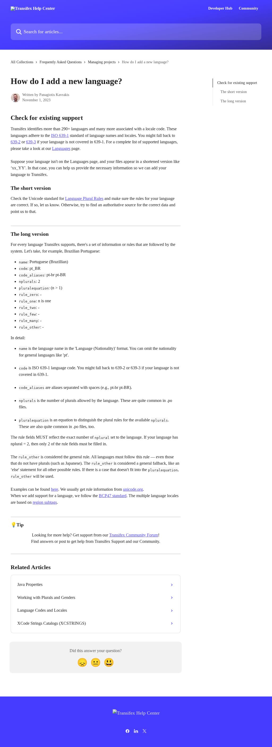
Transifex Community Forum (133, 535)
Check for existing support (237, 83)
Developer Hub (220, 8)
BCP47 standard (112, 495)
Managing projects (102, 62)
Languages (61, 148)
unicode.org (133, 489)
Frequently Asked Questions (61, 62)
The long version (233, 101)
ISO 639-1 (60, 135)
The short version (233, 92)
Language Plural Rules (84, 198)
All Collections (22, 62)
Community (248, 8)
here (54, 489)
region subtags (45, 502)
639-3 (31, 142)
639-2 (15, 142)
